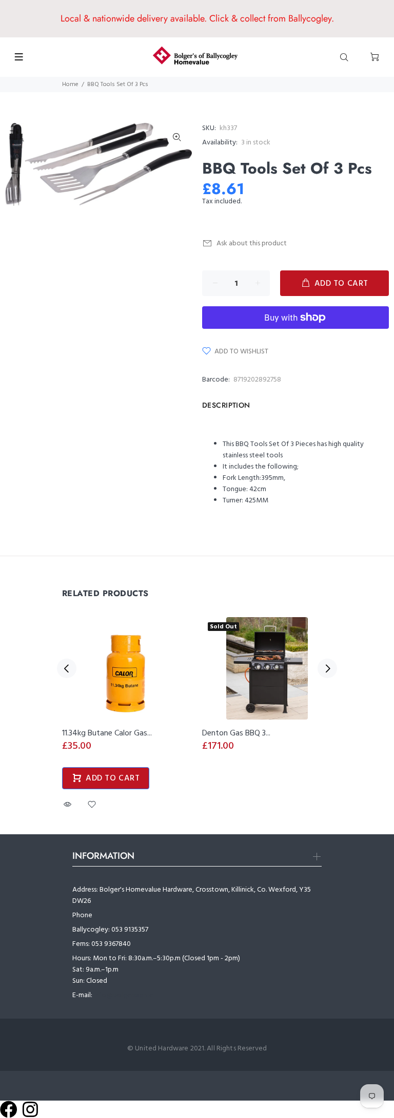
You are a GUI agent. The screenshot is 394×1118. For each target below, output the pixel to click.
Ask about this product (251, 243)
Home (70, 84)
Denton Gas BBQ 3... (236, 733)
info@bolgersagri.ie (124, 995)
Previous (66, 668)
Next (327, 668)
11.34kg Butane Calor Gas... (107, 733)
